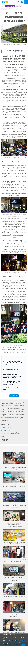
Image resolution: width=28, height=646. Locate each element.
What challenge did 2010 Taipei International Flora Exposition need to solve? (12, 363)
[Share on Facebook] (2, 440)
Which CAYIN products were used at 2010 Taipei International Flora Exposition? (12, 370)
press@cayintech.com (9, 430)
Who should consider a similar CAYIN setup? (13, 388)
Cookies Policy (19, 640)
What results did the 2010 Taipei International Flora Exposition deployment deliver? (11, 383)
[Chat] (18, 2)
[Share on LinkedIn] (7, 440)
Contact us (14, 395)
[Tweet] (4, 440)
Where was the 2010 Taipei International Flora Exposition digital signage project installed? (12, 376)
